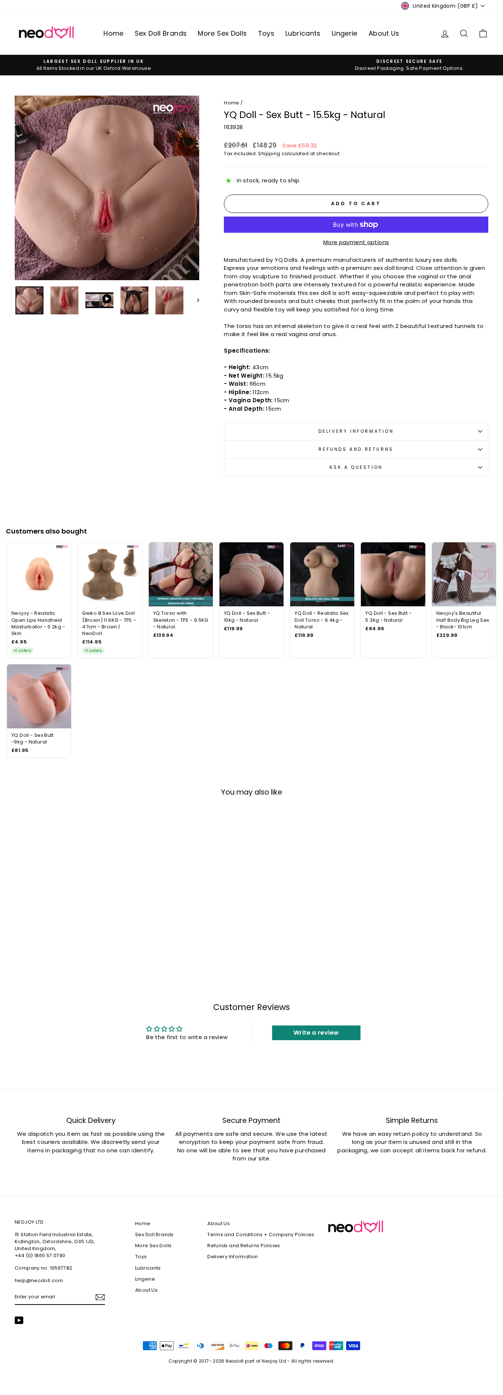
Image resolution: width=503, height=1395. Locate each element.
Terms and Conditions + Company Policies (260, 1234)
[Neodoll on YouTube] (19, 1320)
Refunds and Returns (356, 449)
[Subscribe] (100, 1297)
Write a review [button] (316, 1032)
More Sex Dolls (222, 33)
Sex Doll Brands (161, 33)
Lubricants (303, 33)
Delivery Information (356, 431)
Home (113, 33)
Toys (266, 33)
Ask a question (356, 467)
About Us (384, 33)
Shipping (269, 153)
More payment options (356, 242)
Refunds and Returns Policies (243, 1245)
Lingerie (345, 33)
